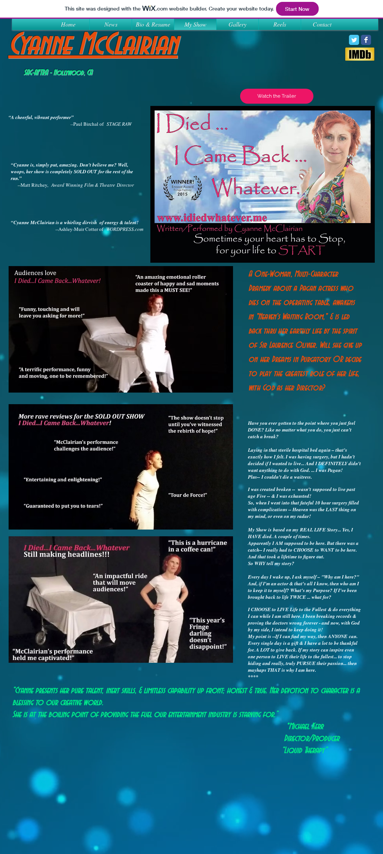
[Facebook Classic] (366, 40)
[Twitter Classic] (354, 40)
